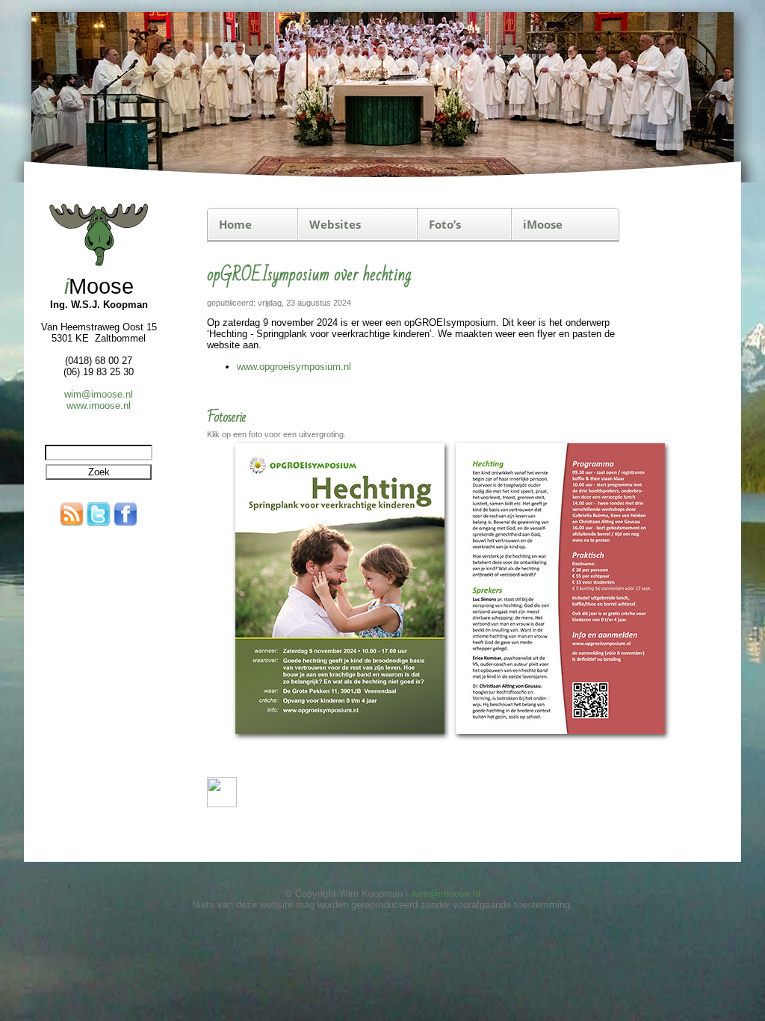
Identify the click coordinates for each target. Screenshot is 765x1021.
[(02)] (560, 736)
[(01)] (340, 736)
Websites (335, 224)
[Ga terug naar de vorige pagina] (222, 803)
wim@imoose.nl (98, 394)
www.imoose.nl (98, 405)
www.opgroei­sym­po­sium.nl (294, 366)
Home (235, 224)
